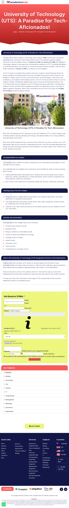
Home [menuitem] (3, 443)
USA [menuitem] (62, 451)
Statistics (8, 372)
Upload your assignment (10, 341)
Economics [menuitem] (46, 465)
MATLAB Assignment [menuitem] (34, 475)
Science (8, 388)
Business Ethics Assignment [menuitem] (33, 463)
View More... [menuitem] (32, 478)
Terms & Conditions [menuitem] (20, 451)
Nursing (8, 376)
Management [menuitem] (46, 460)
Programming (10, 396)
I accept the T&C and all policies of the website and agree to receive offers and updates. (35, 356)
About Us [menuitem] (17, 444)
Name (27, 300)
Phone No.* (28, 308)
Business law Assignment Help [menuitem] (33, 444)
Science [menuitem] (45, 453)
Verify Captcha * (49, 354)
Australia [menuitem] (64, 443)
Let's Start (35, 426)
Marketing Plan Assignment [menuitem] (33, 467)
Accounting (9, 380)
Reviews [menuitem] (3, 448)
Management (10, 400)
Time (5, 333)
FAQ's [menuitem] (3, 450)
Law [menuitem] (44, 450)
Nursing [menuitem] (45, 446)
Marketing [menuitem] (45, 462)
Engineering (9, 411)
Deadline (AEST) (9, 328)
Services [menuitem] (3, 446)
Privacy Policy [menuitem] (19, 446)
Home (15, 32)
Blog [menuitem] (2, 457)
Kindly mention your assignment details (35, 351)
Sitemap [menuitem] (17, 453)
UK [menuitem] (62, 447)
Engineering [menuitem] (46, 467)
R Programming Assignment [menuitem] (33, 458)
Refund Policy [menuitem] (19, 448)
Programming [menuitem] (46, 457)
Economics (9, 407)
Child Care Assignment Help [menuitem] (33, 454)
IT (6, 392)
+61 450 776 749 (61, 468)
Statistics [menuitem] (45, 443)
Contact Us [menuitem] (4, 455)
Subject (6, 311)
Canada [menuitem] (63, 454)
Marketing (9, 403)
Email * (27, 303)
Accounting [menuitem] (46, 448)
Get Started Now (34, 359)
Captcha (7, 351)
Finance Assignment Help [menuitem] (34, 449)
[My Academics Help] (17, 2)
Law (7, 384)
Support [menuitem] (3, 453)
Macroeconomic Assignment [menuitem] (33, 472)
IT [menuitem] (43, 455)
